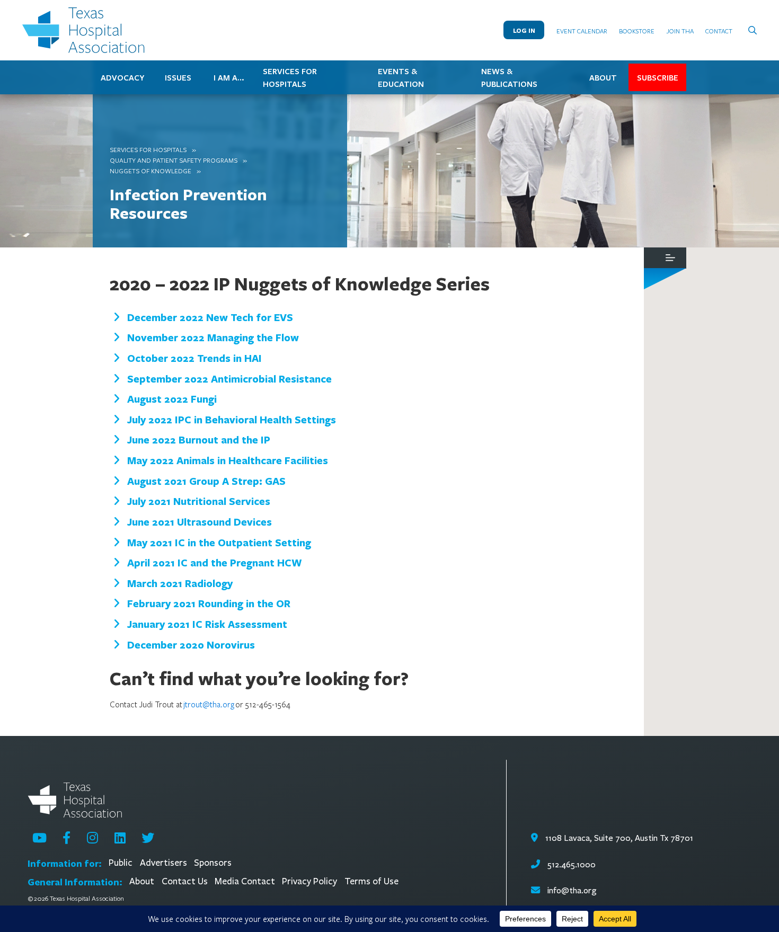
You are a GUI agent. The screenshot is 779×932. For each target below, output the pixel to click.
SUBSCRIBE (657, 77)
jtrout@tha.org (208, 704)
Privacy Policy (309, 881)
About (141, 881)
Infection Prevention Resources (188, 203)
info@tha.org (572, 890)
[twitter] (148, 837)
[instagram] (92, 837)
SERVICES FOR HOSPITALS (290, 77)
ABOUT (603, 77)
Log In (524, 30)
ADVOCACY (122, 77)
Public (120, 862)
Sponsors (213, 862)
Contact (718, 30)
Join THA (680, 30)
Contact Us (185, 881)
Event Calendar (581, 30)
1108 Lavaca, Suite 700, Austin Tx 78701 (618, 838)
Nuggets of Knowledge (150, 170)
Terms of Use (371, 881)
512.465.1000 (570, 864)
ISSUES (178, 77)
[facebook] (66, 837)
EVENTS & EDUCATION (401, 77)
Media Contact (245, 881)
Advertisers (163, 862)
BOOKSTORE (636, 30)
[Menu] (670, 258)
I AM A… (229, 77)
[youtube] (39, 837)
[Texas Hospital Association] (86, 30)
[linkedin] (120, 837)
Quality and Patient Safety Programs (173, 160)
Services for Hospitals (148, 149)
